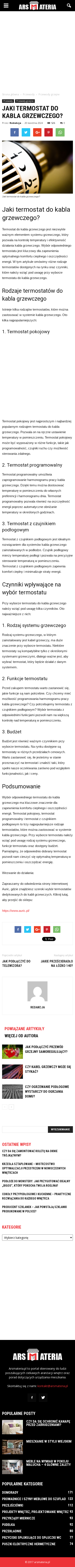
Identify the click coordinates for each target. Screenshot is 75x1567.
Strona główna (10, 94)
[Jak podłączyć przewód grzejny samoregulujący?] (12, 1052)
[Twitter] (43, 1398)
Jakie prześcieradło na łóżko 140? (57, 963)
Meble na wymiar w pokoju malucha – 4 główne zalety (48, 1463)
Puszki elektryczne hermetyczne (28, 1544)
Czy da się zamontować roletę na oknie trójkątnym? (30, 1153)
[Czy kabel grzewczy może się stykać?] (12, 1071)
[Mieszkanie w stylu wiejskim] (12, 1447)
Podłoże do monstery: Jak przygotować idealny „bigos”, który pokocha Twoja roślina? (36, 1183)
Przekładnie (11, 1531)
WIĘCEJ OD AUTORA (21, 1035)
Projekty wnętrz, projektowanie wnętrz (35, 1512)
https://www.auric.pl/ (15, 910)
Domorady (10, 1492)
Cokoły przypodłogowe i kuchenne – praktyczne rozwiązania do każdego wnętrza (36, 1196)
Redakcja (15, 122)
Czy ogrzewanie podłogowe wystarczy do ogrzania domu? (47, 1091)
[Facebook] (32, 1398)
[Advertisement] (37, 50)
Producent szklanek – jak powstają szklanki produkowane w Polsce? (34, 1209)
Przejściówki (12, 1505)
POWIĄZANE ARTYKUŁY (24, 1028)
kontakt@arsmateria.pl (53, 1386)
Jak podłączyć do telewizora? (16, 963)
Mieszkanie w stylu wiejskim (48, 1441)
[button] (69, 5)
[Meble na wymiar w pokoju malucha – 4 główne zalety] (12, 1467)
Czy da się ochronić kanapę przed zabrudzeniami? (48, 1423)
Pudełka (8, 1525)
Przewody (8, 101)
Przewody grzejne (25, 101)
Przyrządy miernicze (18, 1518)
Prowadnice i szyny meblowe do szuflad (34, 1499)
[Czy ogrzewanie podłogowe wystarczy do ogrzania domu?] (12, 1091)
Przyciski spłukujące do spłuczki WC (31, 1538)
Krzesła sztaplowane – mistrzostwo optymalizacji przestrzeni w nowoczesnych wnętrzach (34, 1168)
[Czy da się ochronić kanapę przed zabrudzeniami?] (12, 1427)
